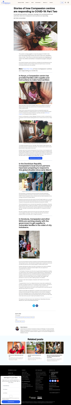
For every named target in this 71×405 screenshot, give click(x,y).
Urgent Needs (24, 372)
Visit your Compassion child (41, 373)
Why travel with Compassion (41, 374)
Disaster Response (27, 317)
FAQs (50, 383)
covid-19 (22, 321)
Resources (38, 383)
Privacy (55, 383)
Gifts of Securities (25, 377)
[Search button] (65, 2)
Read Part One (28, 69)
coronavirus (18, 321)
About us (45, 2)
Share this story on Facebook (35, 158)
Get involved (37, 2)
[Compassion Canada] (6, 2)
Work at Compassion (39, 388)
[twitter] (55, 381)
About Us (10, 373)
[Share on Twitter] (34, 305)
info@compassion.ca (54, 378)
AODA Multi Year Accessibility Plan (54, 389)
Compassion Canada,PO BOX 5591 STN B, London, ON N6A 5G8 (54, 373)
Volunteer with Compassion (41, 372)
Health (33, 317)
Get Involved (39, 370)
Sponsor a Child (12, 370)
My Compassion (25, 383)
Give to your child (25, 373)
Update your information (26, 384)
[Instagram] (53, 381)
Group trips (38, 376)
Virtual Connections (39, 377)
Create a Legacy (25, 376)
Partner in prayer (39, 381)
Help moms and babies (26, 374)
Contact (51, 2)
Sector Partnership (39, 386)
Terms (52, 383)
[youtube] (58, 381)
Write (32, 2)
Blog (37, 391)
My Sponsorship (26, 381)
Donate (27, 2)
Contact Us (52, 370)
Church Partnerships (39, 387)
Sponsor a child (21, 2)
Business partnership (39, 384)
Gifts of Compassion (25, 379)
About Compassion (11, 375)
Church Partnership (19, 317)
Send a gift (24, 387)
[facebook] (50, 381)
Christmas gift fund (39, 379)
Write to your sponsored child (27, 386)
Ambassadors (38, 380)
